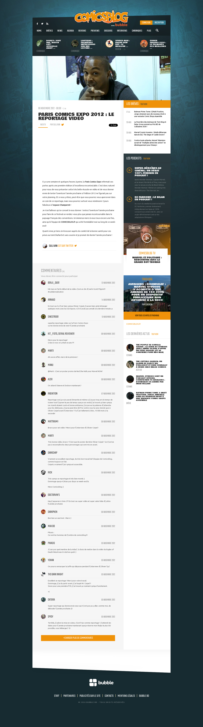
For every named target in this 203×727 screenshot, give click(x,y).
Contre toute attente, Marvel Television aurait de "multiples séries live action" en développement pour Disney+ (146, 142)
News (59, 31)
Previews (95, 31)
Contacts (109, 695)
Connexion (146, 23)
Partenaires (69, 695)
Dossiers (108, 31)
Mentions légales (126, 695)
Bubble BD (144, 695)
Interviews (122, 31)
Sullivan (53, 245)
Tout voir (143, 104)
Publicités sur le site (90, 695)
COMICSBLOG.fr (133, 324)
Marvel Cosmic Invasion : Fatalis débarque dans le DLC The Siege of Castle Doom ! (146, 133)
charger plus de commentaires (78, 638)
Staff (56, 695)
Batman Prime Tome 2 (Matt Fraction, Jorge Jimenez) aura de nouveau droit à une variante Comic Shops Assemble (146, 113)
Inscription (159, 23)
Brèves (49, 31)
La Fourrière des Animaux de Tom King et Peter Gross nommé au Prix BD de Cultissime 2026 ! (146, 124)
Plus (149, 31)
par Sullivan (55, 125)
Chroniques (137, 31)
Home (39, 31)
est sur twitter (66, 245)
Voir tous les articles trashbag (147, 315)
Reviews (82, 31)
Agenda (70, 31)
